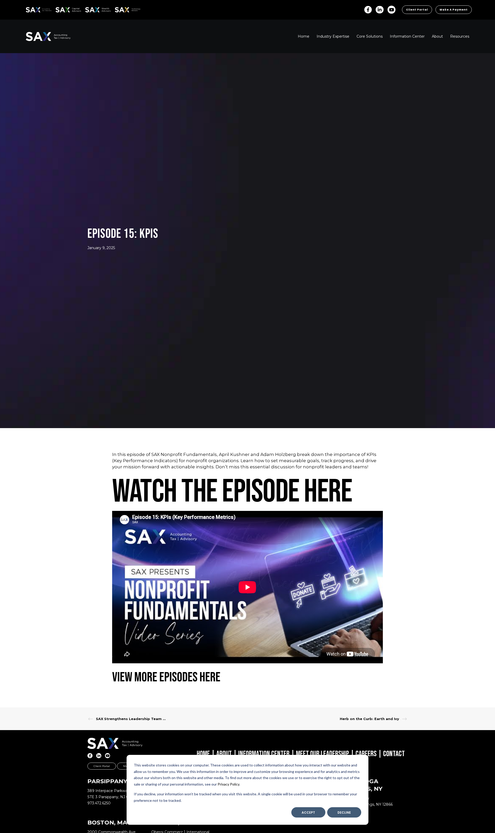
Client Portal (417, 10)
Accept (308, 812)
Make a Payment (454, 10)
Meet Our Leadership (322, 753)
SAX (29, 9)
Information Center (264, 753)
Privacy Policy (228, 784)
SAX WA (91, 9)
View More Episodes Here (166, 677)
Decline (344, 812)
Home (203, 753)
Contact (394, 753)
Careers (366, 753)
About (224, 753)
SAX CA (61, 9)
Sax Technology (124, 9)
